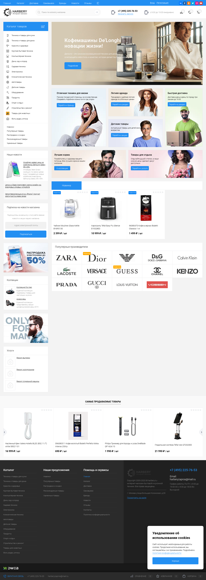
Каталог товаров (17, 26)
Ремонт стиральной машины (28, 381)
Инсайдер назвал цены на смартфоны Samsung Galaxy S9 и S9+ (34, 164)
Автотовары (8, 519)
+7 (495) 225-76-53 (35, 576)
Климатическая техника (13, 515)
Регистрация (162, 3)
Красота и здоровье (11, 486)
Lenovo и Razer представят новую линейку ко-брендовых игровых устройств (23, 186)
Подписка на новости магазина (23, 207)
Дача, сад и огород (11, 500)
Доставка (33, 3)
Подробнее (73, 66)
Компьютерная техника (13, 495)
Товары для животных (12, 548)
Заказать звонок (125, 14)
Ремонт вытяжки (23, 358)
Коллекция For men (24, 287)
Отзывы (88, 3)
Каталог (20, 3)
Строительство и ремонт (13, 543)
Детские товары (10, 524)
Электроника (8, 510)
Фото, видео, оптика (11, 553)
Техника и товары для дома (14, 481)
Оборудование (9, 529)
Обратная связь (15, 576)
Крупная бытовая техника (14, 491)
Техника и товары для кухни (14, 476)
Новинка (66, 185)
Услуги (10, 350)
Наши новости (14, 154)
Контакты (88, 510)
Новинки (10, 127)
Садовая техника (10, 505)
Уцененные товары (15, 143)
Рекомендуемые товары (17, 139)
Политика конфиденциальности (97, 515)
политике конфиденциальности (166, 553)
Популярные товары (15, 131)
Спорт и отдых (9, 538)
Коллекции (12, 280)
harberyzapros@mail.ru (183, 479)
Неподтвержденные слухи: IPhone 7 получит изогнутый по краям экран (22, 195)
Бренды (62, 3)
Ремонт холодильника (25, 370)
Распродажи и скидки (16, 135)
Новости (75, 3)
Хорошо (175, 561)
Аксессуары (21, 299)
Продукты (7, 534)
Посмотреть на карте (136, 498)
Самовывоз (48, 3)
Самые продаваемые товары (103, 401)
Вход (152, 3)
